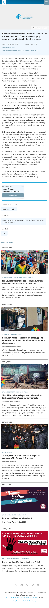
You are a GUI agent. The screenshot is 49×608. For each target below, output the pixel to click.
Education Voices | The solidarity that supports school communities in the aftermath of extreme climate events (24, 330)
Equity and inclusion (9, 209)
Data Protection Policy (29, 601)
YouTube (21, 585)
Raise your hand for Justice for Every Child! (24, 549)
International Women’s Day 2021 (24, 503)
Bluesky (32, 585)
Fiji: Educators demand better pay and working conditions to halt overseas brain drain (24, 272)
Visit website (13, 195)
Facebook (10, 585)
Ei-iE (3, 3)
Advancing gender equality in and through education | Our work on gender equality (23, 221)
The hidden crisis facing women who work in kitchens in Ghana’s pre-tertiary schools (24, 389)
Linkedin (38, 585)
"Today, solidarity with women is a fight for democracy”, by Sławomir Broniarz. (24, 450)
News (4, 233)
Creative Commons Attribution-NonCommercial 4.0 (22, 597)
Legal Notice (17, 601)
